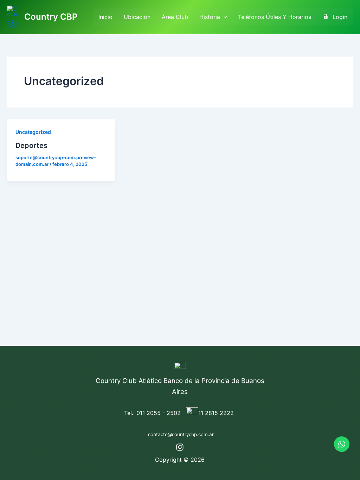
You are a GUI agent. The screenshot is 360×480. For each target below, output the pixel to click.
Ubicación (137, 16)
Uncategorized (33, 132)
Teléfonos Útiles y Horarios (274, 16)
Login (340, 16)
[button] (223, 16)
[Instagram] (180, 447)
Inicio (105, 16)
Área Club (175, 16)
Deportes (31, 145)
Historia (209, 16)
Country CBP (50, 17)
